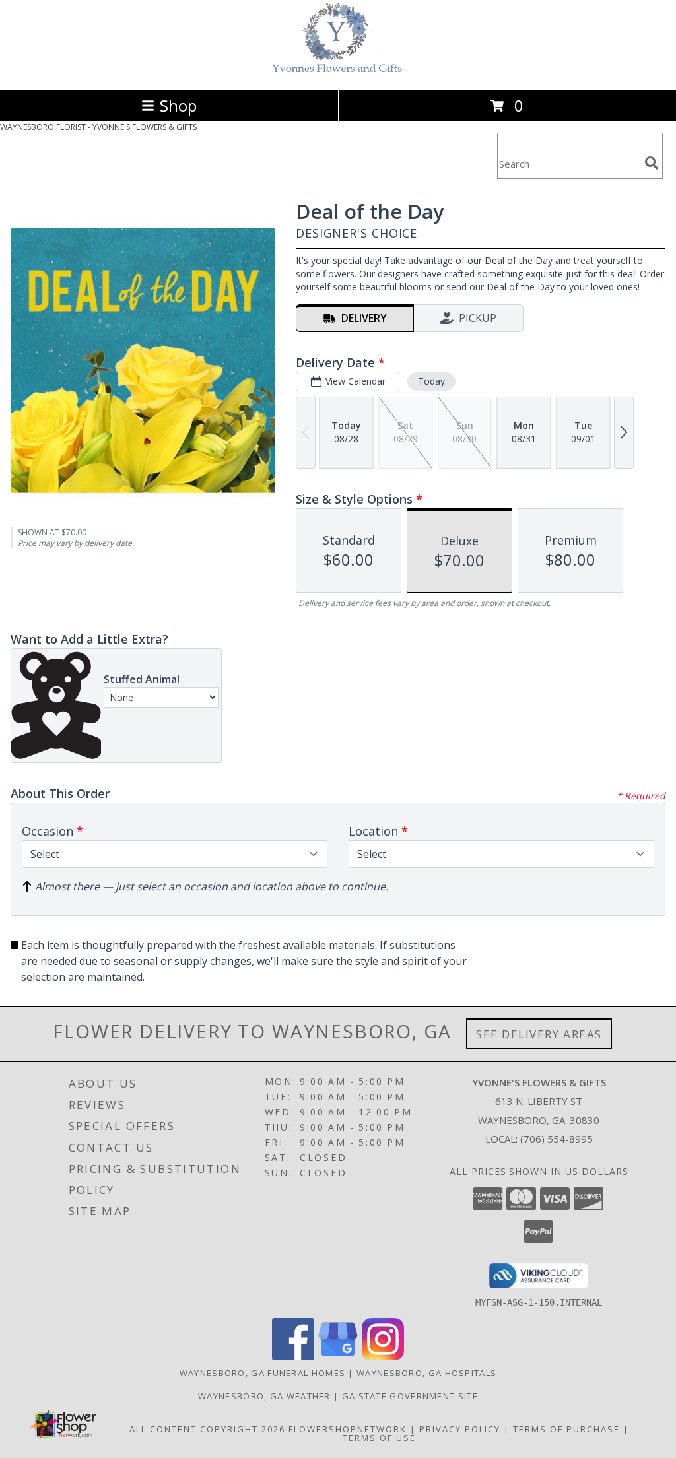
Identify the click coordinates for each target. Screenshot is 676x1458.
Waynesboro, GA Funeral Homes (262, 1373)
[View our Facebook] (293, 1356)
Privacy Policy (459, 1429)
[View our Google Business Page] (338, 1356)
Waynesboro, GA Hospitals (426, 1373)
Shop (178, 105)
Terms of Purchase (566, 1429)
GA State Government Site (410, 1396)
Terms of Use (379, 1437)
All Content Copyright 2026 (207, 1429)
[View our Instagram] (383, 1356)
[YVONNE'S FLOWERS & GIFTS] (338, 70)
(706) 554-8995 (556, 1138)
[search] (651, 163)
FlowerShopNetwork (347, 1429)
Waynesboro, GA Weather (264, 1396)
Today (431, 381)
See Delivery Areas (539, 1034)
